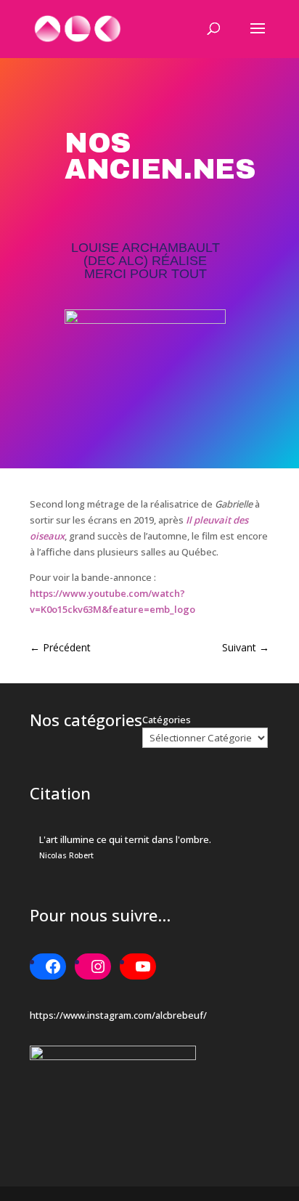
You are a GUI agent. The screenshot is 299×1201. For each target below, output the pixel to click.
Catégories (166, 719)
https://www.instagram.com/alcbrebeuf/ (118, 1015)
